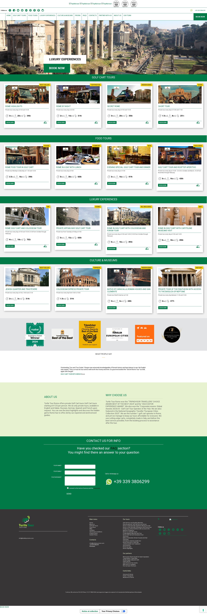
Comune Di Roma (128, 574)
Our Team (127, 15)
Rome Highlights (13, 106)
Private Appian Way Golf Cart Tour (73, 228)
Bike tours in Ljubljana (129, 564)
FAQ (114, 448)
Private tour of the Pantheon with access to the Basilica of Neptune (179, 290)
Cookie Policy (93, 535)
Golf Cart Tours (19, 15)
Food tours (33, 15)
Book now (57, 68)
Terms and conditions (95, 532)
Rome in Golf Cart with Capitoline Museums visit (136, 525)
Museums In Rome (128, 577)
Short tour (164, 106)
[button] (15, 47)
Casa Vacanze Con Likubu (130, 563)
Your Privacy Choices (110, 611)
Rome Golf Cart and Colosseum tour (23, 228)
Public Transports (128, 576)
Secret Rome (113, 106)
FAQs (85, 15)
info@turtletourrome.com (26, 538)
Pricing (78, 15)
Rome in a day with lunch (68, 167)
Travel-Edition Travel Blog (130, 558)
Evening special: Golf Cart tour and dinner (128, 167)
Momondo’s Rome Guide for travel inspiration (136, 557)
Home (9, 15)
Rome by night (63, 106)
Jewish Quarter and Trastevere (21, 289)
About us (117, 15)
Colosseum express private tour (72, 289)
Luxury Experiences (47, 15)
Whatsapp (92, 546)
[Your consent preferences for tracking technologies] (203, 610)
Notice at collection (90, 611)
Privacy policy (96, 488)
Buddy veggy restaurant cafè (131, 560)
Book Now (200, 17)
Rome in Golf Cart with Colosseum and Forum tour (137, 527)
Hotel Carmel (126, 561)
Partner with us (105, 15)
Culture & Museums (65, 15)
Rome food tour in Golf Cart (19, 167)
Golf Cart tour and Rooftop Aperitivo (177, 167)
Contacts (93, 15)
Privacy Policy (93, 533)
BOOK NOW (4, 607)
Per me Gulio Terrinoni (129, 566)
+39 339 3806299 (94, 544)
